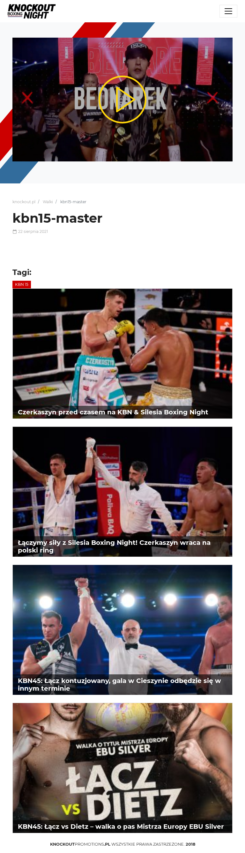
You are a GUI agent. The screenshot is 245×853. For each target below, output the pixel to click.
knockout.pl (23, 201)
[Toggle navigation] (228, 11)
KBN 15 (21, 284)
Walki (48, 201)
